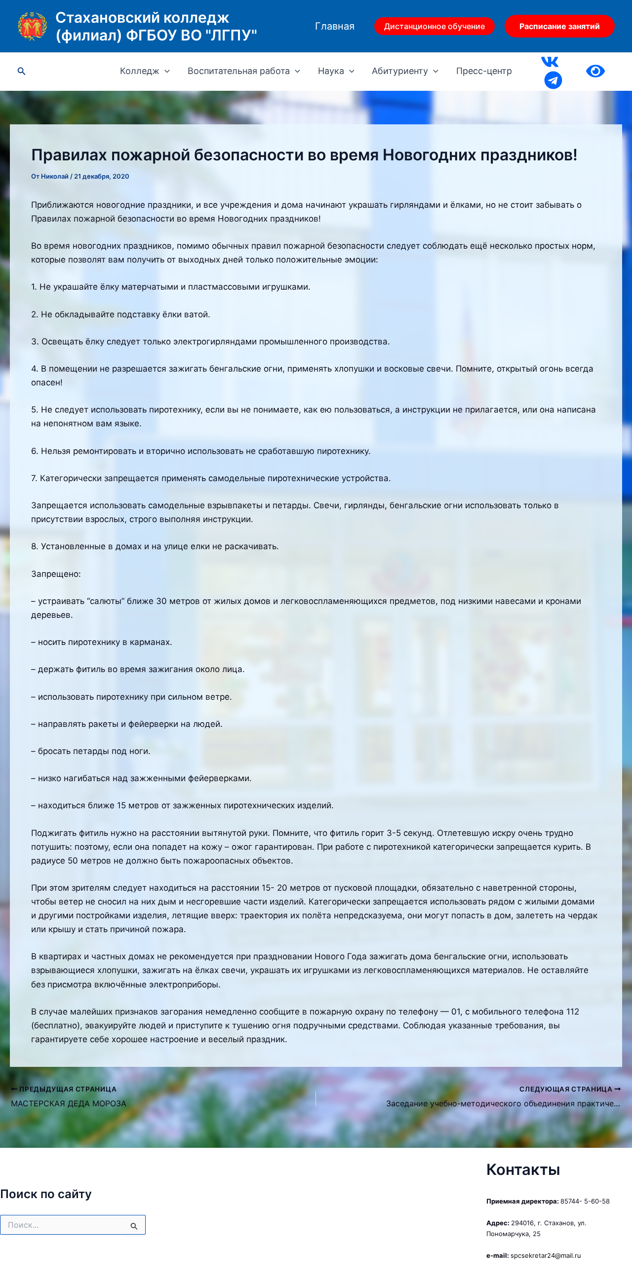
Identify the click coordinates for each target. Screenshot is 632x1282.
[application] (164, 71)
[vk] (550, 62)
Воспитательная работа (239, 71)
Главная (335, 26)
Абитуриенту (400, 71)
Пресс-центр (484, 71)
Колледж (139, 71)
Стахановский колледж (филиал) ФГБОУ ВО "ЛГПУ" (156, 26)
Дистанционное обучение (434, 26)
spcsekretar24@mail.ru (546, 1255)
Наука (331, 71)
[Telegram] (553, 80)
